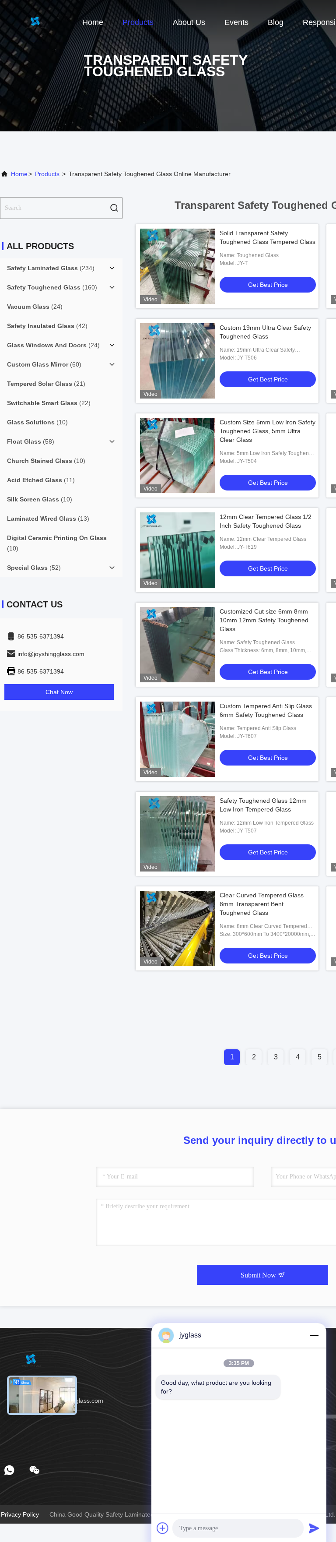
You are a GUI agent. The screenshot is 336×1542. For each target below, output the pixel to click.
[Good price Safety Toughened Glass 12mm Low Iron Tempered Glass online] (177, 834)
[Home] (35, 21)
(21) (46, 383)
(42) (47, 325)
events (236, 22)
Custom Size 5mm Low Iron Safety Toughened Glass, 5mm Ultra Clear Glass (267, 431)
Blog (276, 22)
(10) (37, 422)
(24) (35, 306)
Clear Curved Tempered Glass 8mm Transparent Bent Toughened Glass (262, 904)
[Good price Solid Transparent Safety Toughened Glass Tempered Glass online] (177, 266)
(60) (44, 364)
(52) (34, 567)
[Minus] (314, 1335)
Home (92, 22)
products (47, 173)
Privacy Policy (20, 1514)
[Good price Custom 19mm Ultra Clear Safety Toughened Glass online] (177, 361)
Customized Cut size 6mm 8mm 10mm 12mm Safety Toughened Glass (264, 620)
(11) (41, 479)
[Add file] (163, 1528)
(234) (50, 268)
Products (138, 22)
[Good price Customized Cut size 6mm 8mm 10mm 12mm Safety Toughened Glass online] (177, 644)
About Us (189, 22)
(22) (49, 402)
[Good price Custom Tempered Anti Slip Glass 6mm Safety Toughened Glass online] (177, 739)
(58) (30, 441)
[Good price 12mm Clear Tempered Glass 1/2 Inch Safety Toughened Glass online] (177, 550)
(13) (48, 518)
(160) (52, 287)
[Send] (314, 1528)
